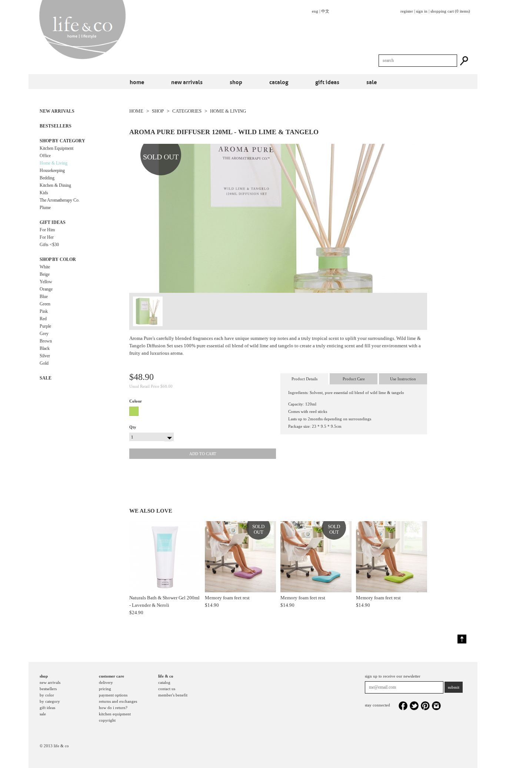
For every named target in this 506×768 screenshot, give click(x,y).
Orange (46, 289)
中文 (325, 11)
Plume (45, 207)
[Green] (134, 411)
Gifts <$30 (49, 244)
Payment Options (113, 695)
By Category (50, 701)
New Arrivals (187, 81)
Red (43, 318)
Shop (236, 81)
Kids (44, 192)
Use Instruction (403, 379)
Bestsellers (55, 126)
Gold (44, 363)
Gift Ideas (327, 81)
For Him (47, 229)
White (45, 266)
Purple (45, 326)
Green (45, 304)
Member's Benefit (172, 695)
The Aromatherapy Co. (60, 200)
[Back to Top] (461, 639)
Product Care (354, 379)
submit (453, 687)
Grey (44, 333)
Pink (44, 311)
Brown (46, 341)
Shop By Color (58, 259)
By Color (47, 695)
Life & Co (165, 676)
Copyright (107, 720)
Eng (315, 11)
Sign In (421, 11)
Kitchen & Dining (55, 185)
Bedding (47, 178)
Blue (44, 296)
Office (45, 155)
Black (45, 348)
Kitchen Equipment (56, 148)
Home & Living (53, 163)
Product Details (304, 379)
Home (137, 81)
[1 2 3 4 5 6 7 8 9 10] (151, 436)
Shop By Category (62, 140)
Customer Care (111, 676)
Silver (45, 355)
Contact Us (166, 688)
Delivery (106, 682)
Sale (371, 81)
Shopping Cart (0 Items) (450, 11)
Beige (45, 274)
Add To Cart (202, 453)
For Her (47, 237)
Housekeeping (52, 170)
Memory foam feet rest (227, 597)
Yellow (46, 281)
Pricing (105, 688)
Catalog (278, 81)
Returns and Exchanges (118, 701)
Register (406, 11)
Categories (187, 111)
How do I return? (113, 707)
